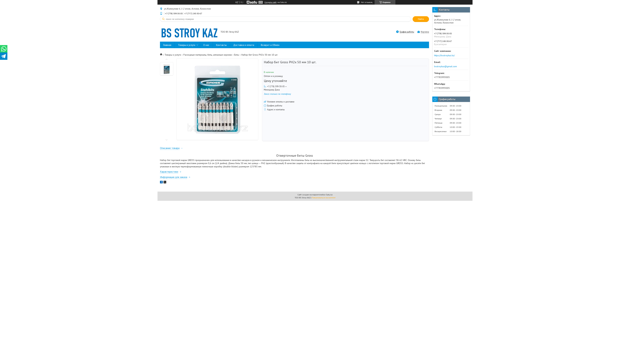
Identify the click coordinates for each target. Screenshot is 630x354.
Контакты (221, 45)
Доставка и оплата (243, 45)
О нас (206, 45)
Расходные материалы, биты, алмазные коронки (207, 54)
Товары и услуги (186, 45)
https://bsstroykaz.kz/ (444, 55)
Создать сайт (270, 2)
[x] (165, 182)
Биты (236, 54)
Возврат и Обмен (270, 45)
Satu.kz (329, 194)
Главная (167, 45)
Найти (421, 19)
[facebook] (161, 182)
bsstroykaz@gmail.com (445, 66)
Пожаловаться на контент (324, 197)
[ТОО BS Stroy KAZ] (188, 32)
